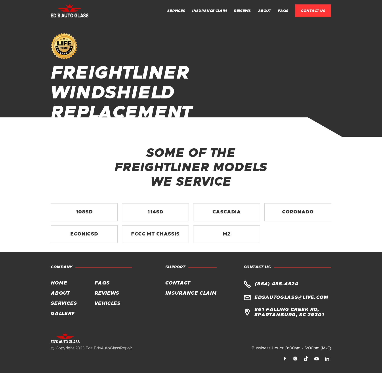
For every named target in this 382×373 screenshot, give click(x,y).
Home (59, 283)
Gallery (62, 313)
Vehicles (108, 303)
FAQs (283, 11)
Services (176, 11)
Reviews (242, 11)
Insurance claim (209, 11)
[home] (69, 10)
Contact (177, 283)
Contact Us (313, 11)
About (264, 11)
